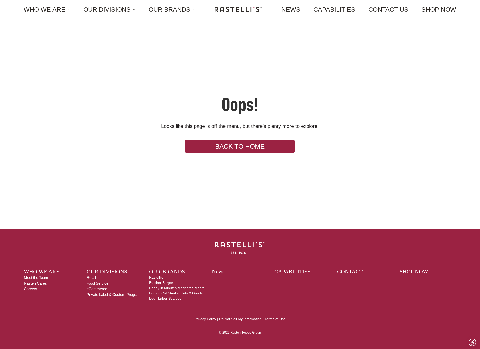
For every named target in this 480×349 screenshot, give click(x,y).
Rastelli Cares (35, 283)
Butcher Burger (161, 283)
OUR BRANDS (167, 271)
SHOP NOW (414, 271)
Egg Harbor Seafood (165, 298)
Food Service (97, 283)
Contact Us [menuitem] (388, 9)
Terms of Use (275, 319)
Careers (30, 289)
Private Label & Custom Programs (115, 294)
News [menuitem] (291, 9)
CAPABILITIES (292, 271)
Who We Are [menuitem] (45, 9)
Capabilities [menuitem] (335, 9)
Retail (91, 278)
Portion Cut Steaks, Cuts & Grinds (176, 293)
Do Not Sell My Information (240, 319)
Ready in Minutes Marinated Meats (176, 288)
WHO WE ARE (42, 271)
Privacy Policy (205, 319)
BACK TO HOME (240, 146)
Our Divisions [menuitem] (107, 9)
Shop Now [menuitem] (439, 9)
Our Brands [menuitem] (169, 9)
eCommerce (97, 289)
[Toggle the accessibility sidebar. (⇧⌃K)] (472, 342)
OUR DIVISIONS (107, 271)
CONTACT (350, 271)
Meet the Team (36, 278)
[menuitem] (238, 9)
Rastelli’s (156, 278)
